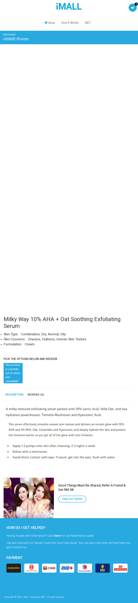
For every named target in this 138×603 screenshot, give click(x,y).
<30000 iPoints (15, 39)
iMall (69, 6)
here (57, 535)
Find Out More (72, 499)
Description (14, 394)
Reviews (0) (36, 394)
